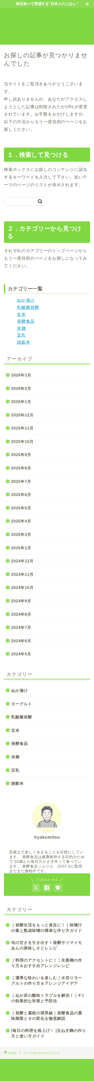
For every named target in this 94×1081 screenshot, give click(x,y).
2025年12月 (22, 415)
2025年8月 (21, 468)
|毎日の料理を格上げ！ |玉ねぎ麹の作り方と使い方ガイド (48, 1033)
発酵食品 (26, 321)
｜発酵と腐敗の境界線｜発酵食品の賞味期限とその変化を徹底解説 (46, 1016)
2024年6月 (21, 641)
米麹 (21, 328)
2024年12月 (22, 561)
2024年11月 (22, 574)
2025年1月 (21, 548)
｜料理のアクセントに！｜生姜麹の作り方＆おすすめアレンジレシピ (46, 963)
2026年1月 (21, 401)
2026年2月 (21, 388)
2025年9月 (21, 454)
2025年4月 (21, 521)
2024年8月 (21, 614)
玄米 (21, 314)
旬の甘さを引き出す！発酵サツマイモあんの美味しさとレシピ (46, 945)
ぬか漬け (26, 300)
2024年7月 (21, 627)
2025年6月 (21, 494)
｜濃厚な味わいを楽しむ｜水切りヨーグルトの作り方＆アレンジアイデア (46, 980)
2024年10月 (22, 587)
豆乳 (21, 335)
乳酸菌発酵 (28, 307)
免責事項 (60, 1064)
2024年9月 (21, 601)
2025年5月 (21, 508)
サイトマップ (36, 1064)
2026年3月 (21, 375)
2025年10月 (22, 441)
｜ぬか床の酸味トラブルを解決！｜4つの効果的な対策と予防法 (48, 998)
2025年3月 (21, 534)
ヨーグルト (21, 704)
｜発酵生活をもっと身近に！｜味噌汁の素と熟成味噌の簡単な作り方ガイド (46, 928)
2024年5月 (21, 654)
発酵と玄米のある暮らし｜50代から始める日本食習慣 (47, 26)
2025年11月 (22, 428)
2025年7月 (21, 481)
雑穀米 (23, 342)
